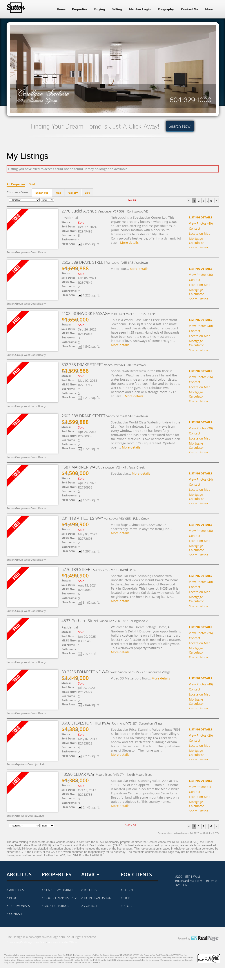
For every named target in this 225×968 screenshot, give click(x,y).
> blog (12, 898)
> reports (89, 890)
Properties (79, 9)
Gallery (73, 192)
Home (61, 9)
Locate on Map (199, 233)
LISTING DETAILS (200, 217)
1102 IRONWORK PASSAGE (109, 313)
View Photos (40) (201, 223)
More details (129, 242)
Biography (166, 9)
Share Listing (198, 248)
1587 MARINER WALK (103, 467)
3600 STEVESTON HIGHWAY (112, 723)
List (87, 192)
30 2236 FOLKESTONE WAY (116, 671)
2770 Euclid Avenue (105, 211)
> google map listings (60, 898)
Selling (117, 9)
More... (210, 9)
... (207, 201)
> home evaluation (96, 898)
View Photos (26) (201, 633)
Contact (194, 228)
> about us (15, 890)
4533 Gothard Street (105, 620)
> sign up (128, 898)
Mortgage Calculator (196, 240)
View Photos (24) (201, 479)
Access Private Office (62, 942)
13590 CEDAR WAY (107, 774)
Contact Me (189, 9)
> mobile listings (55, 906)
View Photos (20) (201, 428)
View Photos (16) (201, 377)
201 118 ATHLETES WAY (105, 518)
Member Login (140, 9)
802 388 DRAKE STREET (104, 364)
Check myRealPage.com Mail (26, 942)
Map (58, 192)
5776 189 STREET (99, 569)
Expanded (42, 192)
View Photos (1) (200, 787)
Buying (99, 9)
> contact (14, 914)
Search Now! (180, 126)
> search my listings (58, 890)
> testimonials (18, 906)
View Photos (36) (201, 274)
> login (127, 890)
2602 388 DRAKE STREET (105, 262)
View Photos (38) (201, 530)
